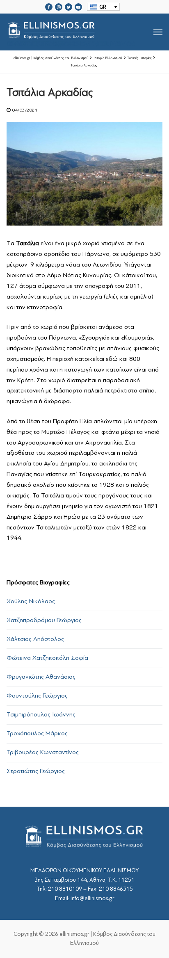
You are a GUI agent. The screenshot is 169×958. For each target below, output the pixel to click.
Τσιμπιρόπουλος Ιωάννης (41, 714)
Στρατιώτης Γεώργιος (36, 771)
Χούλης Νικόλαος (31, 601)
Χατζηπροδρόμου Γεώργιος (44, 620)
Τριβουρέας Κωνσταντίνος (43, 752)
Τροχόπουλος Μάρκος (37, 733)
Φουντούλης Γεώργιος (37, 695)
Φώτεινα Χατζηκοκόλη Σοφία (47, 657)
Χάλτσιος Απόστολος (35, 639)
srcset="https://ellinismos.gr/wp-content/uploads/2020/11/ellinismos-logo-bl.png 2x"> (72, 41)
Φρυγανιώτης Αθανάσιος (41, 676)
